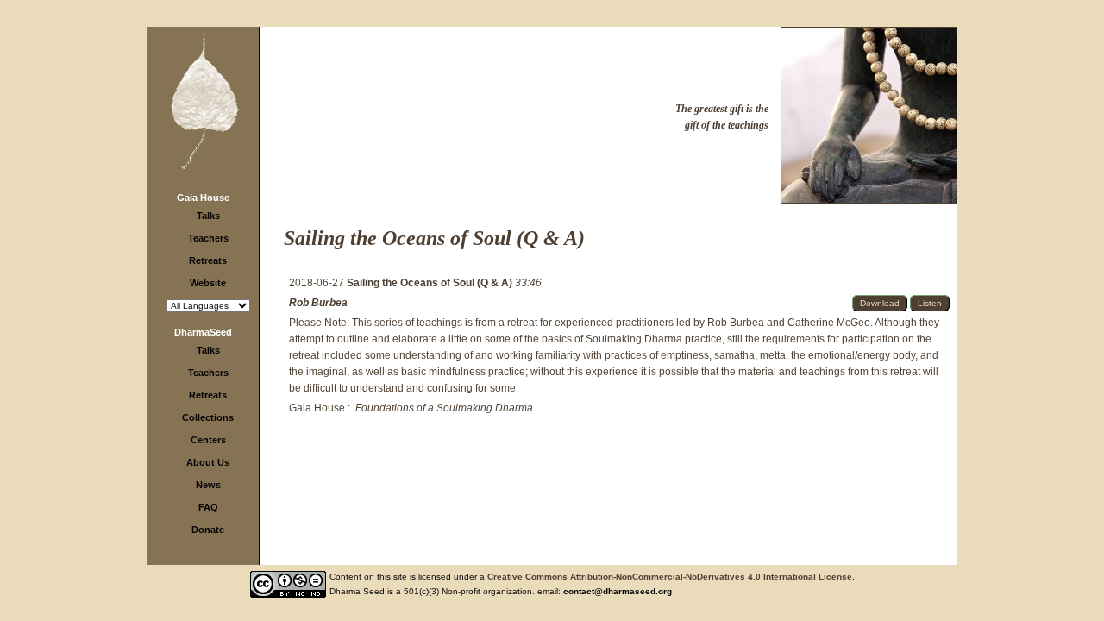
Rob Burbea (318, 303)
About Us (207, 462)
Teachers (208, 238)
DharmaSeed (203, 332)
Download (880, 303)
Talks (208, 215)
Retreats (208, 260)
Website (208, 283)
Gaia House (203, 197)
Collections (208, 417)
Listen (930, 303)
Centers (208, 440)
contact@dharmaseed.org (617, 591)
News (208, 485)
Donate (207, 529)
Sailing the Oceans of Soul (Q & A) (431, 283)
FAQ (208, 507)
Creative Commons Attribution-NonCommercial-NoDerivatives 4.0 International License (669, 576)
